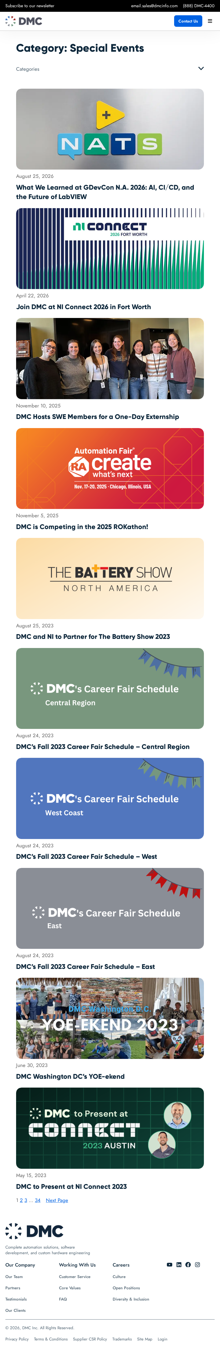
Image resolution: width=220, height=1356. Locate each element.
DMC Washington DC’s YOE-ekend (70, 1076)
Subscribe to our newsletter (29, 6)
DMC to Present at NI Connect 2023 (71, 1186)
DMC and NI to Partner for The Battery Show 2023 (93, 636)
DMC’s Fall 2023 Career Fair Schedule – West (86, 856)
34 (38, 1200)
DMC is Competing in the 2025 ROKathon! (82, 527)
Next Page (57, 1200)
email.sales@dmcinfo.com (154, 6)
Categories (27, 69)
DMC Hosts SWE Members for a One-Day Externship (97, 417)
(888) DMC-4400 (199, 6)
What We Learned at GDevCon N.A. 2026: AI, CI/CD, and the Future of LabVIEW (105, 192)
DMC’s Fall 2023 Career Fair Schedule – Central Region (103, 747)
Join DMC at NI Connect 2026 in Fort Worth (83, 307)
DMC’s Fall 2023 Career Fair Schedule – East (85, 966)
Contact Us (188, 21)
